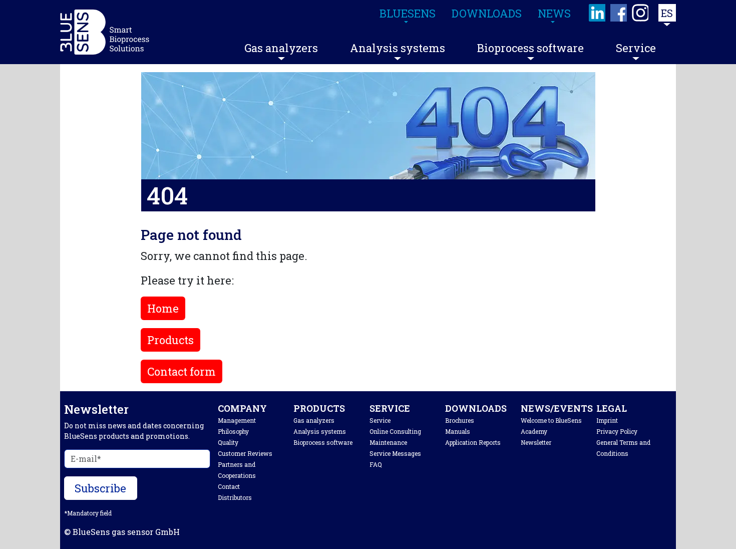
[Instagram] (640, 13)
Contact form (181, 371)
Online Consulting (395, 431)
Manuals (457, 431)
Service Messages (395, 453)
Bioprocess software (530, 48)
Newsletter (536, 442)
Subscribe (100, 488)
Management (237, 420)
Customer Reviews (245, 453)
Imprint (607, 420)
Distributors (235, 497)
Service (636, 48)
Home (163, 308)
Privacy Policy (616, 431)
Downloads (476, 408)
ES (667, 13)
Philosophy (233, 431)
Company (242, 408)
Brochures (459, 420)
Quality (228, 442)
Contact (229, 486)
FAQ (376, 464)
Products (170, 340)
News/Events (557, 408)
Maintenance (388, 442)
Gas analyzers (281, 48)
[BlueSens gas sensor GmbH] (104, 32)
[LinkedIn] (597, 13)
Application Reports (473, 442)
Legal (611, 408)
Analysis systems (397, 48)
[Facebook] (619, 13)
